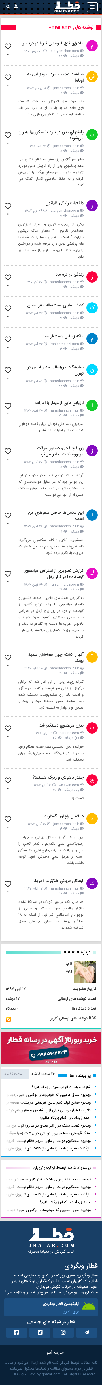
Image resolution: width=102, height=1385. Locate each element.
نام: (69, 963)
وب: (69, 970)
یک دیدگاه (71, 790)
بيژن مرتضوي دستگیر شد (61, 725)
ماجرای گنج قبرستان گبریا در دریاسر (53, 43)
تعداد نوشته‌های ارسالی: (76, 998)
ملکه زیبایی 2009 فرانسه (63, 336)
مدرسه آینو (55, 1352)
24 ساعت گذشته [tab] (42, 1074)
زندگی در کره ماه (70, 274)
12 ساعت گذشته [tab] (15, 1074)
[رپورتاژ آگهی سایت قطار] (51, 1049)
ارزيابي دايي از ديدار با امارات (59, 403)
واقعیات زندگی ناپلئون (64, 203)
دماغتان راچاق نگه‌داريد (64, 816)
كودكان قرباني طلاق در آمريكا (58, 881)
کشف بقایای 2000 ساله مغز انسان (55, 305)
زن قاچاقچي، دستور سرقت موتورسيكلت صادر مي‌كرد (60, 451)
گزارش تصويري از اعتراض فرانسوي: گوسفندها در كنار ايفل (53, 573)
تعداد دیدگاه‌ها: (83, 1008)
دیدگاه (74, 55)
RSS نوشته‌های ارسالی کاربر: (72, 1018)
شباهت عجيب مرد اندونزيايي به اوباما (55, 77)
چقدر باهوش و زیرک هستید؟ (58, 777)
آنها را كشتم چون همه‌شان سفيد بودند (56, 657)
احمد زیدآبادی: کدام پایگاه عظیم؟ (65, 1118)
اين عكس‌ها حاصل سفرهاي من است (56, 515)
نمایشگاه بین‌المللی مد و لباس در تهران (55, 370)
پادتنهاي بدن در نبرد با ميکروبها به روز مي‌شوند (51, 135)
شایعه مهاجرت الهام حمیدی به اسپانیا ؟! (61, 1087)
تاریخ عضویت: (83, 989)
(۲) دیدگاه (72, 738)
